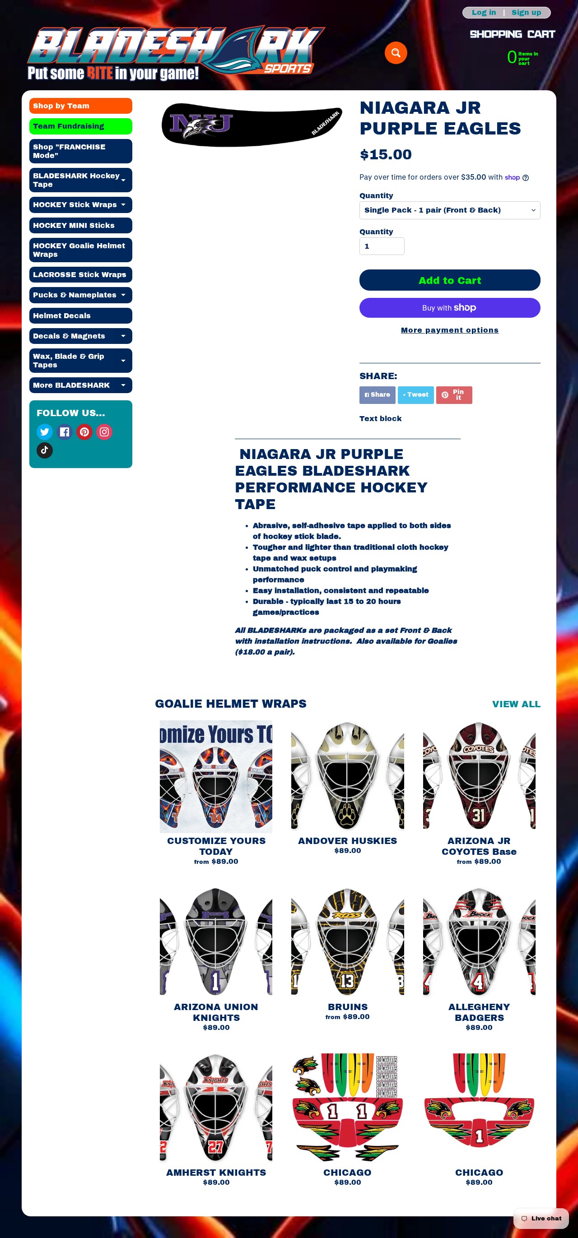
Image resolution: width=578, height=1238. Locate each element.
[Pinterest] (84, 432)
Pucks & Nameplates (82, 297)
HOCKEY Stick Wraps (82, 207)
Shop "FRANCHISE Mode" (69, 151)
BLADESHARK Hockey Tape (82, 180)
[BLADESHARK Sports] (176, 53)
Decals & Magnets (82, 338)
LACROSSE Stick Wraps (82, 277)
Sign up (526, 12)
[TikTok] (45, 450)
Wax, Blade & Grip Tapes (82, 361)
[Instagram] (104, 432)
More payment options (450, 330)
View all (516, 704)
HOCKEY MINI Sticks (74, 225)
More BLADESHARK (82, 387)
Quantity (376, 195)
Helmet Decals (62, 316)
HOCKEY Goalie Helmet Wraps (79, 250)
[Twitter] (45, 432)
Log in (484, 12)
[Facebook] (64, 432)
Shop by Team (61, 106)
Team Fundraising (68, 126)
